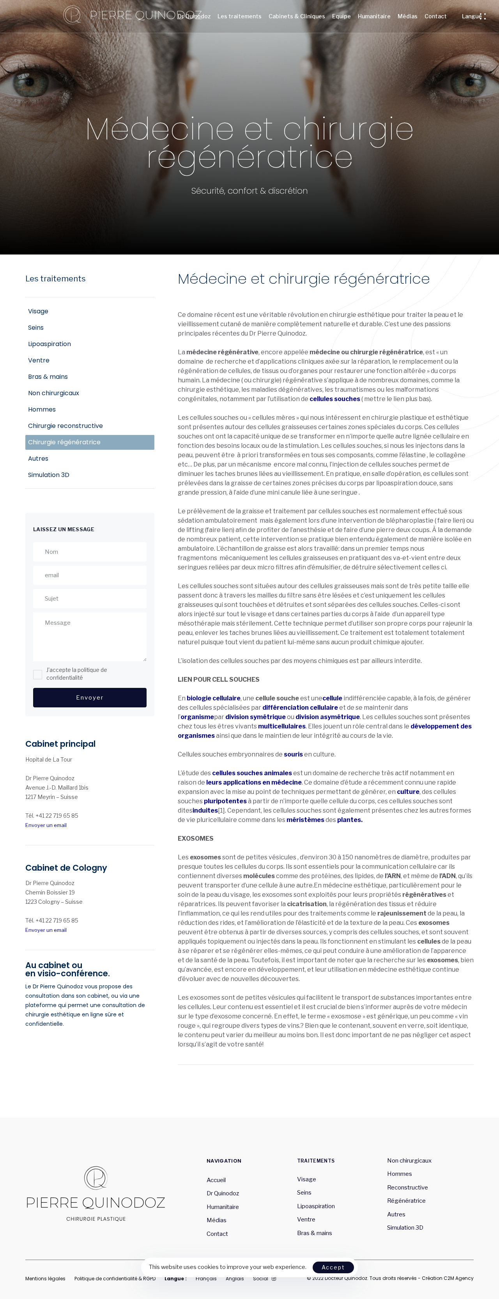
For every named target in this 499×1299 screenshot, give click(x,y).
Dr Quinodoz (194, 16)
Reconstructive (407, 1187)
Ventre (39, 360)
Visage (38, 311)
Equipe (341, 16)
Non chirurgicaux (53, 393)
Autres (38, 458)
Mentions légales (45, 1278)
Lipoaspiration (49, 343)
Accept (333, 1267)
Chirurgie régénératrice (65, 442)
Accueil (216, 1180)
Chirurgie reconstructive (65, 425)
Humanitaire (374, 16)
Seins (36, 327)
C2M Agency (459, 1278)
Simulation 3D (48, 474)
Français (206, 1278)
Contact (436, 16)
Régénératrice (407, 1200)
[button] (485, 16)
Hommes (42, 409)
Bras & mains (48, 376)
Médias (408, 16)
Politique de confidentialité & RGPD (115, 1278)
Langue (472, 16)
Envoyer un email (46, 825)
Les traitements (240, 16)
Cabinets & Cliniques (297, 16)
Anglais (235, 1278)
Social (260, 1278)
